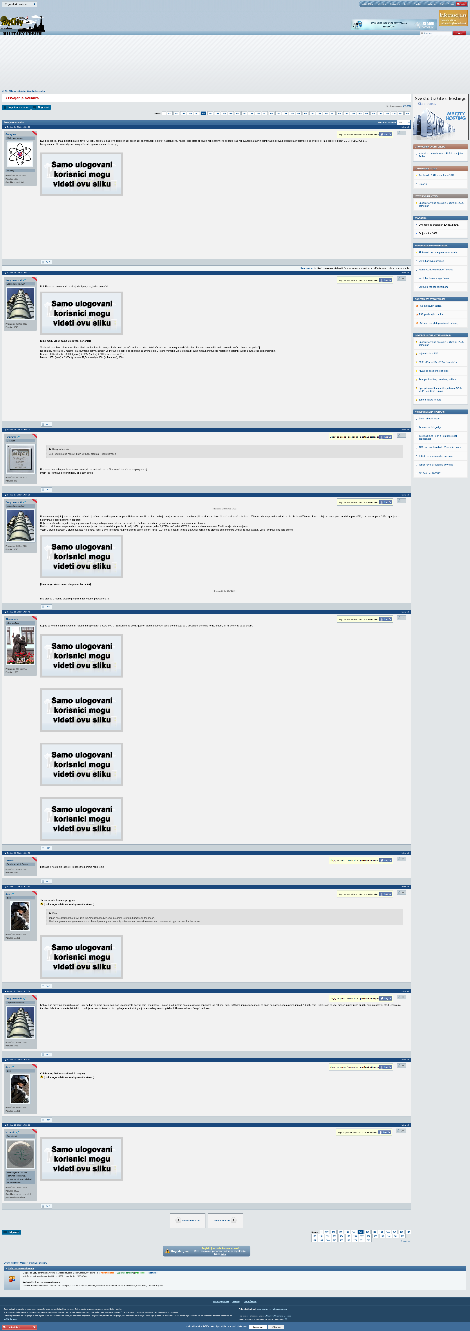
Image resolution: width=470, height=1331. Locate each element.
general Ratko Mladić (430, 399)
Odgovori (43, 107)
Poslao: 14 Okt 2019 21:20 (18, 127)
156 (298, 113)
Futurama (11, 437)
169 (387, 113)
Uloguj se (382, 4)
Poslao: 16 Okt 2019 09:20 (18, 430)
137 (169, 113)
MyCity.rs (266, 1309)
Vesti (259, 1309)
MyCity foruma (10, 1319)
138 (176, 113)
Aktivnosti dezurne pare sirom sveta (438, 252)
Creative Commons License (278, 1316)
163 (346, 113)
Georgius (11, 134)
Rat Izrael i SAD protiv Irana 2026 (436, 175)
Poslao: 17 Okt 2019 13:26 (18, 495)
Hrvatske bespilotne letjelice (434, 370)
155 (292, 113)
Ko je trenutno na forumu (21, 1268)
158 (312, 113)
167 (373, 113)
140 (190, 113)
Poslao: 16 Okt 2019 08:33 (18, 273)
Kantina (407, 4)
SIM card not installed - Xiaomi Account (440, 447)
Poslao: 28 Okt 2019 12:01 (18, 1125)
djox (8, 894)
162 (339, 113)
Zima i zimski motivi (429, 418)
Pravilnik (417, 4)
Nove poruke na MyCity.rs (429, 412)
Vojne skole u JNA (428, 353)
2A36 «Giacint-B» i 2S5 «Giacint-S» (438, 362)
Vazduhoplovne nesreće (431, 261)
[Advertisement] (235, 64)
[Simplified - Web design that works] (286, 1319)
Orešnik (423, 184)
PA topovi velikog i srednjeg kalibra (437, 379)
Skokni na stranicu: (387, 122)
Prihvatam (258, 1326)
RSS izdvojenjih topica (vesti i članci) (438, 323)
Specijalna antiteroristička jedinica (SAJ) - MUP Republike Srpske (441, 389)
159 (319, 113)
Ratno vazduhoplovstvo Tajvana (436, 269)
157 (305, 113)
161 (332, 113)
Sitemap (236, 1301)
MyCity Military (368, 4)
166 (366, 113)
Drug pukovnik (14, 280)
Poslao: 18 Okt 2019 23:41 (18, 612)
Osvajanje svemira (36, 91)
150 (258, 113)
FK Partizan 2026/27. (430, 473)
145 (224, 113)
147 (237, 113)
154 (285, 113)
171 (400, 113)
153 (278, 113)
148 (244, 113)
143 (210, 113)
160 (326, 113)
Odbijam (276, 1326)
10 (402, 1131)
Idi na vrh (407, 1241)
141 (196, 113)
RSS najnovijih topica (430, 305)
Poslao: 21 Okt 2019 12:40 (18, 887)
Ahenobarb (12, 619)
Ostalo (21, 91)
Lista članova (430, 4)
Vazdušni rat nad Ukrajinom (433, 286)
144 (217, 113)
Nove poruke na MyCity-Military (433, 335)
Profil (48, 262)
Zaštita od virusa (279, 1309)
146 (230, 113)
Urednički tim (250, 1301)
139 (183, 113)
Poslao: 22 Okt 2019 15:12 (18, 1060)
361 (407, 113)
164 (353, 113)
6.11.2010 (407, 106)
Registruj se (395, 4)
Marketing (461, 4)
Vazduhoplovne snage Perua (434, 278)
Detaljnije (153, 1273)
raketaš (10, 860)
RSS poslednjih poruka (431, 314)
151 (264, 113)
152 (271, 113)
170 (393, 113)
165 (359, 113)
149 (251, 113)
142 (203, 113)
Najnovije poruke (221, 1301)
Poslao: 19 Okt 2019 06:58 (18, 853)
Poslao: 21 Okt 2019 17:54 (18, 991)
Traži (442, 4)
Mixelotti (10, 1132)
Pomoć (451, 4)
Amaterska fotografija (430, 427)
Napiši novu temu (18, 107)
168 (380, 113)
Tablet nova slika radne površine (436, 456)
